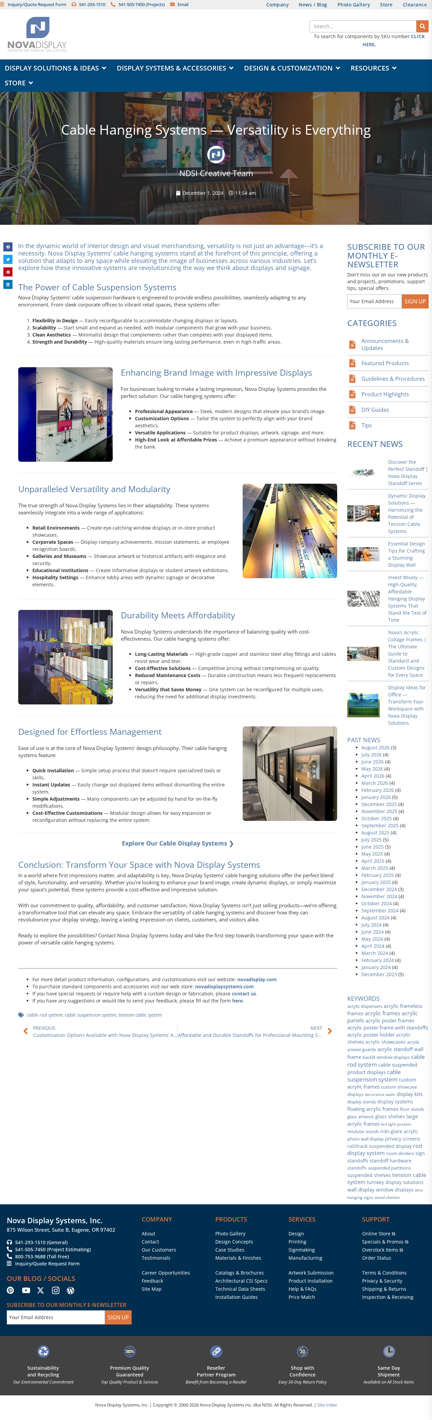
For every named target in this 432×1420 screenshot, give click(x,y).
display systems (395, 1102)
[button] (7, 246)
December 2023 (379, 974)
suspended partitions (389, 1168)
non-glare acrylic (399, 1131)
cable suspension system (90, 1015)
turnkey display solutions (395, 1182)
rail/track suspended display (379, 1146)
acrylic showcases (386, 1042)
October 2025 (376, 818)
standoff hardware (390, 1160)
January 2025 (376, 882)
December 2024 (379, 889)
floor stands (412, 1109)
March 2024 (374, 953)
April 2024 (372, 946)
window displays (394, 1190)
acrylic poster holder (371, 1034)
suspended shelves (369, 1175)
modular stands (363, 1131)
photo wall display (365, 1139)
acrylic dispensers (364, 1006)
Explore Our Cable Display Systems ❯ (178, 843)
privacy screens (402, 1138)
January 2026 (376, 797)
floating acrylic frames (373, 1108)
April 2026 (372, 776)
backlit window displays (386, 1057)
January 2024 (376, 967)
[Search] (422, 26)
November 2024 (379, 896)
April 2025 (372, 861)
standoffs (357, 1168)
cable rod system (44, 1015)
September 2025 (380, 825)
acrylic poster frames (390, 1020)
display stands (361, 1102)
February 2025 (377, 875)
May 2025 (372, 854)
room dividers (400, 1153)
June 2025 (372, 846)
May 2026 (372, 769)
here (237, 1000)
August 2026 (375, 747)
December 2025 (379, 804)
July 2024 (371, 924)
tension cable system (140, 1015)
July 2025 (371, 839)
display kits (410, 1094)
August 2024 (375, 917)
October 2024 (376, 903)
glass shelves (390, 1116)
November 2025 (379, 811)
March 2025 (374, 868)
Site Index (327, 1405)
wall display (361, 1189)
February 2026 (377, 790)
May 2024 (372, 939)
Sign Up (415, 301)
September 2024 (380, 910)
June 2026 (372, 761)
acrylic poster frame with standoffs (387, 1027)
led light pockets (396, 1124)
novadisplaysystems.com (224, 986)
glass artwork (360, 1117)
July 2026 (371, 754)
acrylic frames (382, 1013)
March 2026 (374, 783)
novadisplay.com (257, 979)
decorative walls (380, 1094)
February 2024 (377, 960)
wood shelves (387, 1197)
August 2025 (375, 832)
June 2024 (372, 932)
